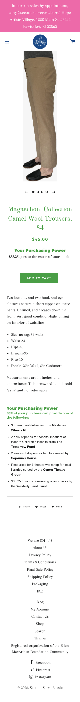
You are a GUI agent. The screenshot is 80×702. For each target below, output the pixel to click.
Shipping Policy (40, 576)
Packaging (40, 584)
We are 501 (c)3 (40, 540)
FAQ (40, 591)
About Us (40, 547)
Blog (40, 602)
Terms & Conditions (40, 562)
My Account (40, 609)
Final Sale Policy (40, 569)
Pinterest (42, 669)
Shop (40, 623)
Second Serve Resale (46, 687)
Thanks (40, 638)
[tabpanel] (40, 115)
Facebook (42, 662)
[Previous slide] (26, 192)
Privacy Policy (40, 555)
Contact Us (40, 616)
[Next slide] (54, 192)
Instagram (42, 677)
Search (40, 631)
